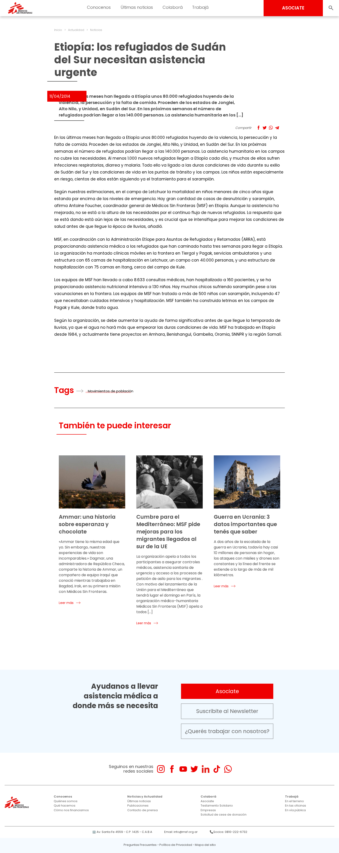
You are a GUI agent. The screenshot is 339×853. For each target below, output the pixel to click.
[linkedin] (205, 769)
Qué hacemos (64, 805)
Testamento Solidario (217, 805)
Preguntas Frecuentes (140, 845)
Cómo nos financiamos (71, 810)
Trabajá (291, 796)
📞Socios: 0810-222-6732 (228, 832)
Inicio (58, 30)
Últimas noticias (139, 801)
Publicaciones (138, 805)
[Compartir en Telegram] (277, 128)
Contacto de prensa (142, 810)
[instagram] (161, 769)
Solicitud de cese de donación (224, 814)
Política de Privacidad (175, 845)
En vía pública (295, 810)
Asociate (227, 691)
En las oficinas (295, 805)
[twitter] (194, 769)
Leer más (66, 602)
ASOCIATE (293, 8)
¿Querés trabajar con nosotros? (227, 731)
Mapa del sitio (205, 845)
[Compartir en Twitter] (265, 128)
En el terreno (294, 801)
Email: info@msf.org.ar (181, 832)
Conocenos (63, 796)
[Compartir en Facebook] (258, 128)
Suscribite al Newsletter (227, 711)
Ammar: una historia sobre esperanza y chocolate (87, 524)
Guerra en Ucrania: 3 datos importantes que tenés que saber (245, 524)
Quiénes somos (65, 801)
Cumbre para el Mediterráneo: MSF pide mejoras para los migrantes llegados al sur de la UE (168, 531)
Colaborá (208, 796)
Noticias (96, 30)
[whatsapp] (228, 769)
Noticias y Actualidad (144, 796)
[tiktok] (216, 769)
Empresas (208, 810)
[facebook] (172, 769)
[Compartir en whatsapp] (271, 128)
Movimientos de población (110, 391)
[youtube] (183, 769)
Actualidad (76, 30)
